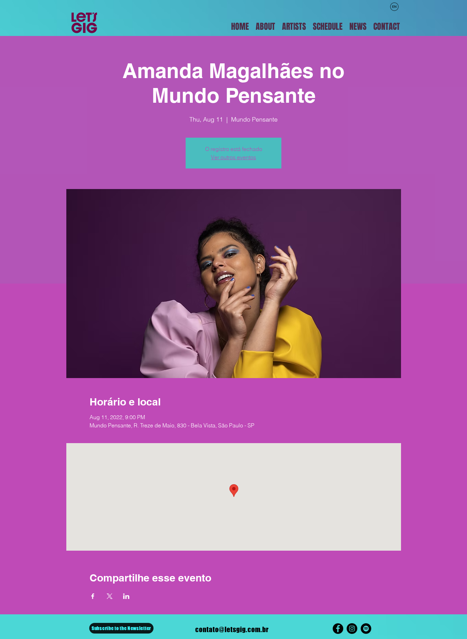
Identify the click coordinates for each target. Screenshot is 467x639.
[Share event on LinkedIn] (126, 596)
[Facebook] (338, 628)
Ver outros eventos (233, 157)
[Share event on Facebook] (93, 596)
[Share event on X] (109, 596)
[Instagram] (352, 628)
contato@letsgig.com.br (232, 629)
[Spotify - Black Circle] (366, 628)
